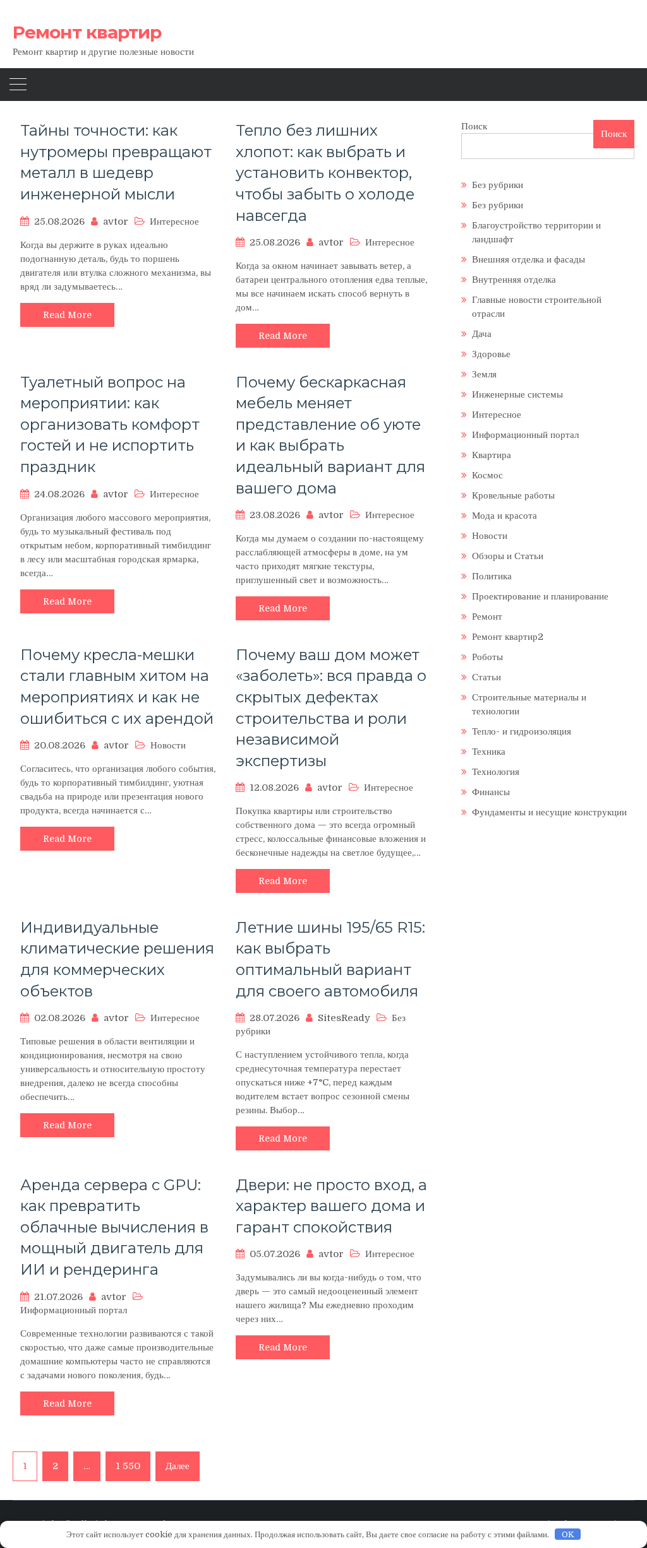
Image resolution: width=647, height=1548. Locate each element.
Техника (488, 751)
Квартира (491, 455)
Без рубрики (497, 185)
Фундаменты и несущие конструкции (549, 812)
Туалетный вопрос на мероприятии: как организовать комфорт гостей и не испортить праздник (110, 424)
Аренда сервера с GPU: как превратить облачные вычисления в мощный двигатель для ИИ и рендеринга (114, 1227)
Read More (67, 315)
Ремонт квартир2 (507, 636)
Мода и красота (504, 515)
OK (568, 1534)
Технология (495, 771)
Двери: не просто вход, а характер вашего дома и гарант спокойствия (331, 1206)
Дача (482, 334)
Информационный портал (73, 1310)
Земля (484, 374)
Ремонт (487, 616)
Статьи (486, 677)
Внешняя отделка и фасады (528, 259)
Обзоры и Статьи (507, 556)
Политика (492, 576)
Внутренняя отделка (514, 279)
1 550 (128, 1466)
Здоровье (491, 354)
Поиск (474, 126)
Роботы (487, 657)
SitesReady (344, 1018)
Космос (487, 475)
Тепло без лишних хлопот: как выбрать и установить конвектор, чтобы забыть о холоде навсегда (325, 172)
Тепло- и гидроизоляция (521, 731)
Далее (178, 1466)
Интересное (174, 221)
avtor (115, 221)
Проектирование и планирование (540, 596)
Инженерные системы (517, 394)
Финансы (491, 792)
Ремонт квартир (87, 32)
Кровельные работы (513, 495)
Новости (168, 745)
